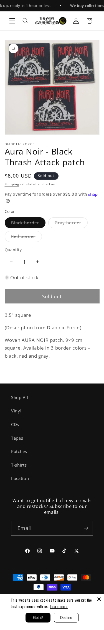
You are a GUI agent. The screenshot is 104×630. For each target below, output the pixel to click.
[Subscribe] (86, 528)
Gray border (71, 224)
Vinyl (16, 411)
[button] (12, 21)
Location (20, 478)
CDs (15, 424)
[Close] (99, 599)
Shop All (19, 397)
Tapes (17, 438)
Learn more (59, 606)
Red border (26, 237)
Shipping (12, 184)
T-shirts (19, 465)
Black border (28, 224)
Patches (19, 451)
